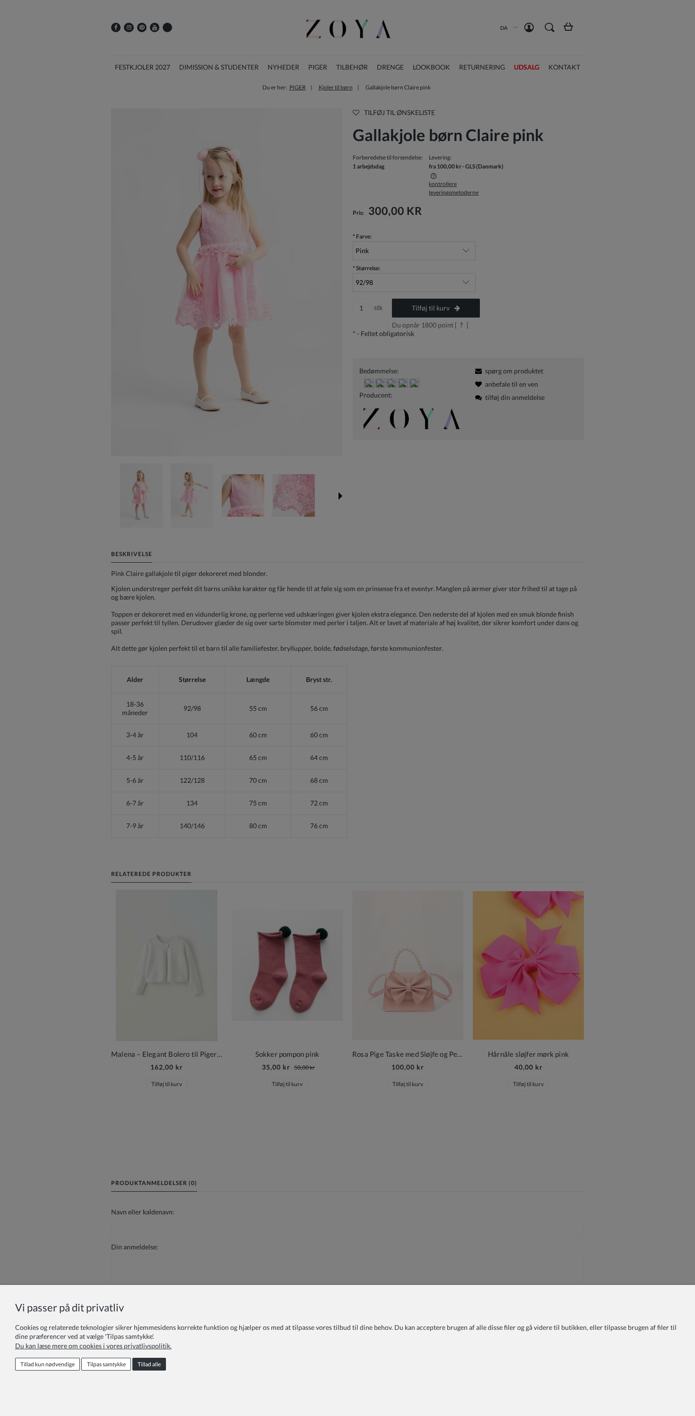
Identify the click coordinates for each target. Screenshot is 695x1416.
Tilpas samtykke (106, 1364)
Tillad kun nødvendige (47, 1364)
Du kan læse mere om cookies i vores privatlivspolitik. (93, 1346)
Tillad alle (149, 1364)
